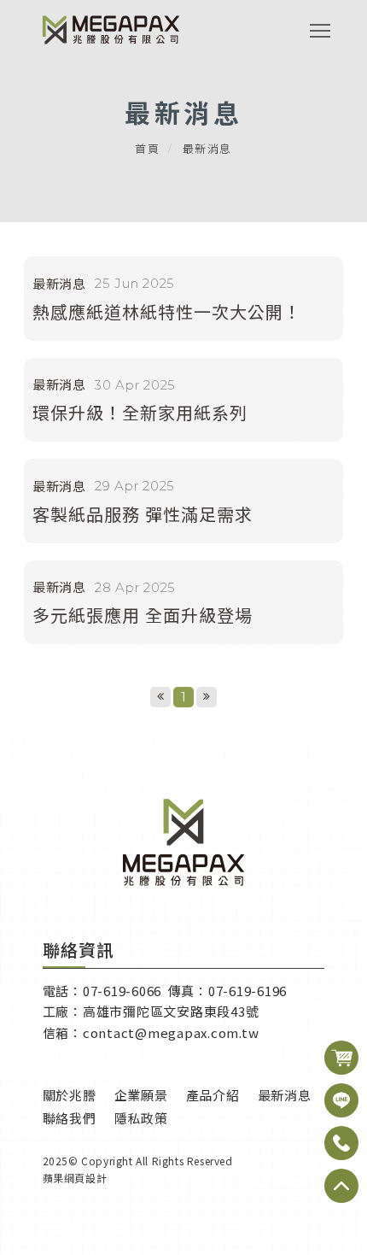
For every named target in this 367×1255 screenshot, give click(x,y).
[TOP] (341, 1058)
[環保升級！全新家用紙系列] (183, 400)
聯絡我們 (69, 1118)
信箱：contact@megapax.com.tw (151, 1032)
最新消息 (285, 1095)
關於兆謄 (69, 1095)
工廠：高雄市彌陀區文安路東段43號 (151, 1011)
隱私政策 (141, 1118)
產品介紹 (213, 1095)
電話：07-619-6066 (104, 991)
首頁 (147, 148)
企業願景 (141, 1095)
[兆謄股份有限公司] (111, 29)
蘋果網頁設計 (75, 1177)
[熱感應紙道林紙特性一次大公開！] (183, 298)
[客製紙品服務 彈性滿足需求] (183, 501)
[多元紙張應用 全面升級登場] (183, 602)
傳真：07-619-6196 (228, 991)
